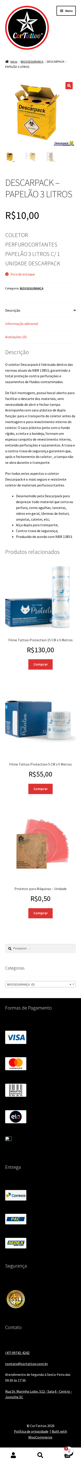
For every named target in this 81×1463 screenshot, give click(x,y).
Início (13, 62)
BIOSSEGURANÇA (32, 62)
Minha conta (13, 1455)
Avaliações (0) (16, 337)
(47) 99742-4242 (17, 1352)
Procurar (40, 1455)
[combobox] (40, 984)
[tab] (40, 310)
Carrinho (62, 1451)
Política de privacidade (31, 1431)
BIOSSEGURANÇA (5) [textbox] (39, 984)
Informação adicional (21, 323)
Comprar (41, 664)
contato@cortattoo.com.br (26, 1363)
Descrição (12, 310)
